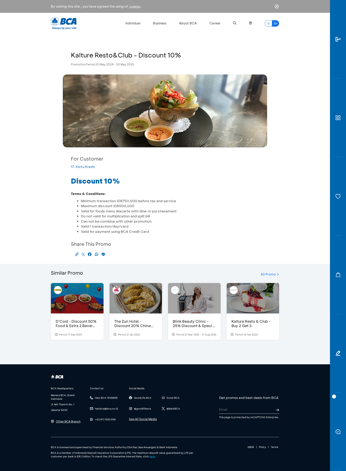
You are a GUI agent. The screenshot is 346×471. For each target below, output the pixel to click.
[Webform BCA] (338, 353)
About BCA (188, 23)
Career (214, 23)
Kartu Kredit (85, 167)
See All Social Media (143, 419)
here (152, 456)
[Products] (338, 117)
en (275, 23)
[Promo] (338, 274)
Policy (262, 447)
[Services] (338, 196)
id (268, 23)
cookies (134, 6)
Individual (132, 23)
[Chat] (338, 432)
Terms (274, 447)
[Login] (338, 39)
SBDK (250, 447)
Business (159, 23)
